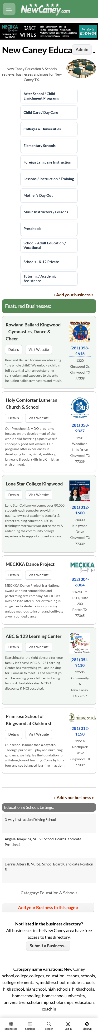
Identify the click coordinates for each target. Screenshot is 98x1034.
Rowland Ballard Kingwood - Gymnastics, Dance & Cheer (33, 331)
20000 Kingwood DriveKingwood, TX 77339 (79, 532)
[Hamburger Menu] (9, 9)
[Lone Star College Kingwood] (80, 491)
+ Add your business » (73, 294)
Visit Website (39, 350)
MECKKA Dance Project (30, 564)
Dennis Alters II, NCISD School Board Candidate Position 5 (49, 867)
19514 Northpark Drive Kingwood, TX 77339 (79, 753)
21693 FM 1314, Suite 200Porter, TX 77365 (80, 604)
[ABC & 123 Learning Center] (80, 644)
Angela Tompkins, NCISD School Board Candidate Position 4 (43, 841)
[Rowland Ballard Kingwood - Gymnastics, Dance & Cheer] (80, 332)
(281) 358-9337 (79, 428)
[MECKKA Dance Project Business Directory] (49, 31)
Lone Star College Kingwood (34, 483)
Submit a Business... (48, 945)
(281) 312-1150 (79, 731)
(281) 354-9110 (79, 662)
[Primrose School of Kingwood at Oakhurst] (80, 718)
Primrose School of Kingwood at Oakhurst (28, 720)
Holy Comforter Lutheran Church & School (31, 403)
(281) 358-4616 (79, 350)
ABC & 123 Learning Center (34, 636)
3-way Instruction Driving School (30, 819)
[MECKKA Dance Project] (80, 568)
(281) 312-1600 (79, 510)
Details (13, 350)
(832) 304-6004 (79, 582)
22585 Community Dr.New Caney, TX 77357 (80, 684)
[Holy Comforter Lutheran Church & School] (80, 409)
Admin (82, 49)
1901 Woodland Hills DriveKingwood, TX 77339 (79, 450)
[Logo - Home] (45, 9)
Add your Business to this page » (48, 907)
